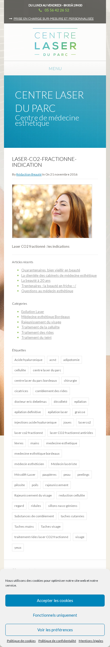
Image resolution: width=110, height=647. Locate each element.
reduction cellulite (72, 495)
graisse (80, 412)
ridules (36, 506)
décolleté (60, 402)
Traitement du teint (36, 337)
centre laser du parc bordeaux (35, 380)
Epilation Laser (32, 312)
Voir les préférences (55, 629)
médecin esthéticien (29, 464)
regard (19, 506)
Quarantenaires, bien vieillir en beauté (50, 270)
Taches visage (51, 526)
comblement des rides (51, 391)
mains (34, 443)
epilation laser (58, 412)
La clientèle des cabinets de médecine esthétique (59, 275)
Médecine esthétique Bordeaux (45, 317)
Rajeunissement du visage (41, 322)
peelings (83, 475)
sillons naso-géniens (62, 506)
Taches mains (24, 526)
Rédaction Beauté (29, 174)
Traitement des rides (37, 332)
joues (68, 422)
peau (67, 475)
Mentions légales (91, 641)
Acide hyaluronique (28, 360)
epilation (80, 402)
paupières (49, 475)
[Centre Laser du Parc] (55, 41)
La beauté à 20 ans (35, 280)
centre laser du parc (47, 370)
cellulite (20, 370)
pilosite (19, 485)
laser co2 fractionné (28, 433)
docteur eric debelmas (30, 402)
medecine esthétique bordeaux (37, 453)
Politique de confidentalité (57, 641)
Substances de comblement (34, 516)
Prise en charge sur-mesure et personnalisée (54, 19)
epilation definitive (27, 412)
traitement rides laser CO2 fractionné (41, 537)
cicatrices (21, 391)
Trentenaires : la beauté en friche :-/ (48, 286)
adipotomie (71, 360)
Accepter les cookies (55, 600)
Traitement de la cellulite (40, 327)
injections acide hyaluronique (35, 422)
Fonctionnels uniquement (55, 615)
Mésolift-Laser (25, 475)
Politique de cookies (21, 641)
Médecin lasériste (64, 464)
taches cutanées (72, 516)
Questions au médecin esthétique (47, 291)
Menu (55, 68)
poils (35, 485)
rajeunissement (56, 485)
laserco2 (84, 422)
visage (79, 537)
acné (52, 360)
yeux (17, 548)
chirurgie (70, 380)
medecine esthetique (61, 443)
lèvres (18, 443)
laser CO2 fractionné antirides (71, 433)
